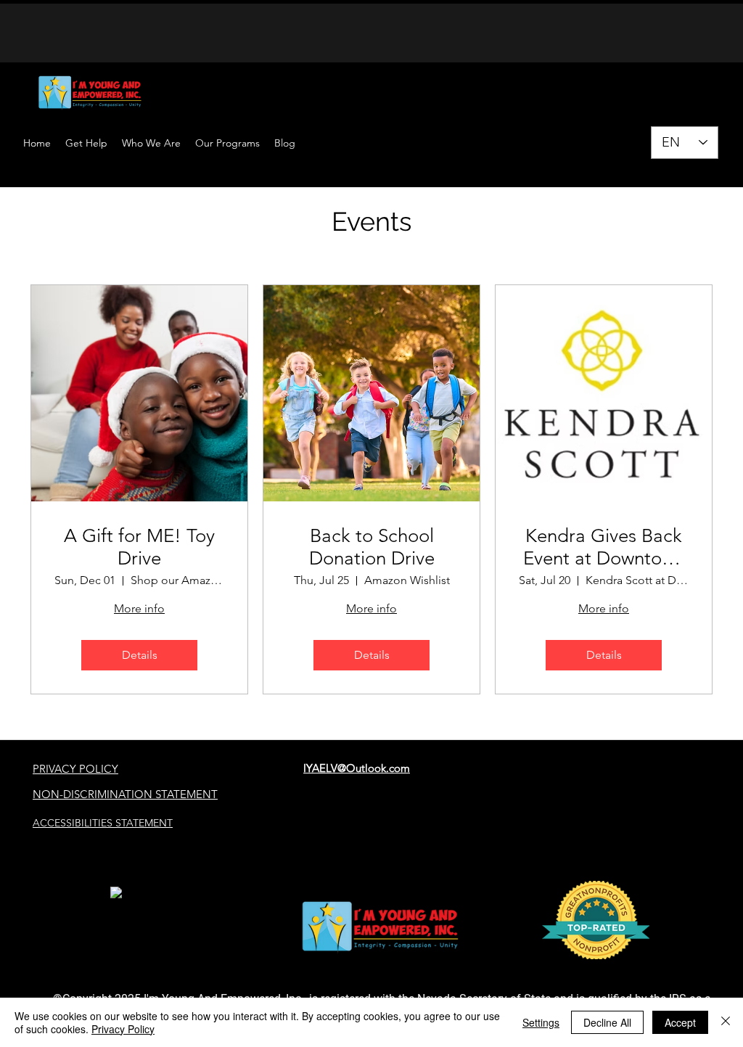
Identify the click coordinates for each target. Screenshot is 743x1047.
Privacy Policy (123, 1029)
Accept (680, 1022)
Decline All (607, 1022)
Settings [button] (540, 1022)
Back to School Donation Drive (372, 547)
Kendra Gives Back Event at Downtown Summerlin (604, 547)
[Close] (725, 1022)
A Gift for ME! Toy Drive (139, 547)
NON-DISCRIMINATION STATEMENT (125, 794)
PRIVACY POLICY (75, 769)
